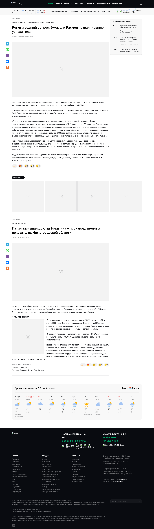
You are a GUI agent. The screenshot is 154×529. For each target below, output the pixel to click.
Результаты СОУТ (78, 479)
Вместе (44, 459)
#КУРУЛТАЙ (74, 11)
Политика (15, 459)
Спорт (14, 479)
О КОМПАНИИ (117, 4)
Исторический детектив (50, 474)
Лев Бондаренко (24, 364)
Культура (15, 484)
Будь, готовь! (46, 461)
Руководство (76, 464)
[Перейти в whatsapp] (7, 50)
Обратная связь (77, 481)
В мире (14, 471)
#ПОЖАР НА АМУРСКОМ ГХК (90, 11)
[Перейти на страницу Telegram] (92, 446)
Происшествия (17, 466)
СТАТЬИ (59, 4)
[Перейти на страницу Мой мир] (78, 446)
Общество (15, 461)
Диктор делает (47, 466)
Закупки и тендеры (78, 476)
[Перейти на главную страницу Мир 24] (14, 4)
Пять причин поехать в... (50, 492)
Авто (13, 481)
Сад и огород (16, 492)
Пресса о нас (76, 469)
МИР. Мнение (46, 481)
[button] (24, 4)
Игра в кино (46, 469)
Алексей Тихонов (121, 479)
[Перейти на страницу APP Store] (119, 446)
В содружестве (17, 469)
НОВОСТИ (50, 4)
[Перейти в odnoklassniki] (7, 67)
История (75, 461)
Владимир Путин (26, 370)
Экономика (16, 464)
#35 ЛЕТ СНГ (106, 11)
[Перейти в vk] (7, 61)
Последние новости (121, 21)
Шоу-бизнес (16, 486)
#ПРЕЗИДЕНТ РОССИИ (19, 223)
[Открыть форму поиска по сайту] (141, 4)
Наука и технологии (19, 474)
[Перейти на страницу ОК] (73, 446)
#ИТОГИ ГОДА (49, 22)
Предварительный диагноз (51, 489)
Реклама (75, 474)
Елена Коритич (118, 481)
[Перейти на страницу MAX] (68, 446)
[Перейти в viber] (7, 55)
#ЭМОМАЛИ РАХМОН (18, 22)
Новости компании (78, 466)
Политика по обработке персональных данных (26, 509)
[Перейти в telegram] (7, 44)
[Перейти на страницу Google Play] (108, 446)
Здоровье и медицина (19, 476)
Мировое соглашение (49, 484)
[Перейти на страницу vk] (63, 446)
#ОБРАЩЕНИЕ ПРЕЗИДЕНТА (35, 22)
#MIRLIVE (74, 4)
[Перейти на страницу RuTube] (87, 446)
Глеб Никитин (39, 370)
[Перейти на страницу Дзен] (82, 446)
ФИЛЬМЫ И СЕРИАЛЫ (87, 4)
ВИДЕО (66, 4)
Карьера (75, 471)
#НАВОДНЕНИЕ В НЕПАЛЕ (59, 11)
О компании (76, 459)
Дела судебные (47, 464)
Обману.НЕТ (46, 486)
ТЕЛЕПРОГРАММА (103, 4)
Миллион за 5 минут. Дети (51, 479)
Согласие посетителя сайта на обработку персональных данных (31, 511)
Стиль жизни (16, 489)
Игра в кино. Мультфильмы (51, 471)
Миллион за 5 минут (49, 476)
